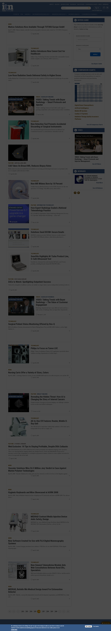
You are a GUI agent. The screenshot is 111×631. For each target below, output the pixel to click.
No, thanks (96, 626)
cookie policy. (14, 629)
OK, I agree (88, 626)
